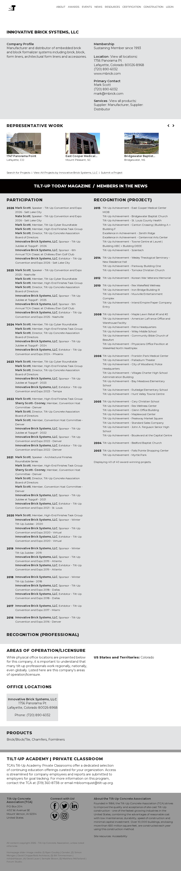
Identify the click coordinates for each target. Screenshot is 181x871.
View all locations (124, 57)
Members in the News (122, 186)
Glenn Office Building (145, 410)
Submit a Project (112, 172)
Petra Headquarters (144, 327)
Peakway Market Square (147, 418)
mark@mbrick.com (108, 94)
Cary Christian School (145, 401)
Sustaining (102, 48)
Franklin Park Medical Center (150, 355)
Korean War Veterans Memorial (151, 277)
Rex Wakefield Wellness (146, 285)
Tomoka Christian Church (148, 270)
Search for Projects (18, 172)
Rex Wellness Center (144, 405)
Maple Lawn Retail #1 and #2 (150, 314)
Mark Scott (102, 85)
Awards (73, 6)
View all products (122, 101)
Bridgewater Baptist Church (150, 216)
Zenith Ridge (147, 233)
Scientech (138, 250)
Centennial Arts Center (153, 237)
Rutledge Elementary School (150, 389)
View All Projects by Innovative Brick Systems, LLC (66, 172)
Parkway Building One (146, 266)
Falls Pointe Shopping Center (150, 450)
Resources (112, 6)
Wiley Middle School (144, 331)
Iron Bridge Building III (146, 289)
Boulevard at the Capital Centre (152, 435)
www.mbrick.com (107, 74)
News (98, 6)
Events (87, 6)
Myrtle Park (139, 455)
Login (169, 6)
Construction (153, 6)
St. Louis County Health (147, 220)
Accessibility (119, 836)
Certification (132, 6)
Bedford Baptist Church (147, 442)
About (60, 6)
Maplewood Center (144, 414)
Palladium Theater (143, 360)
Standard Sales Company (148, 422)
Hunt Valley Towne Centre (148, 394)
